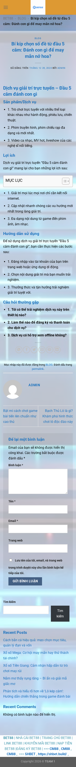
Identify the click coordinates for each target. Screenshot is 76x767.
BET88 (8, 18)
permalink (38, 368)
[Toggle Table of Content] (63, 181)
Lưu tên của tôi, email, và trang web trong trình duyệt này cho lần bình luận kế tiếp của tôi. (36, 567)
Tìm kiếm (9, 602)
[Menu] (5, 7)
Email (13, 521)
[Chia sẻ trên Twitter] (34, 349)
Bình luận (15, 465)
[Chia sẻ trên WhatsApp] (18, 349)
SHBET (30, 754)
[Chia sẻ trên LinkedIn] (57, 349)
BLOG (22, 18)
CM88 (54, 749)
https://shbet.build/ (52, 754)
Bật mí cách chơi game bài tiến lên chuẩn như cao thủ (20, 416)
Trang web (15, 540)
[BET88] (38, 7)
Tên (11, 501)
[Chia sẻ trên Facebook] (26, 349)
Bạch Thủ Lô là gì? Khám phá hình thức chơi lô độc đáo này (57, 416)
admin (61, 68)
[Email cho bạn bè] (41, 349)
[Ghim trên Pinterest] (49, 349)
